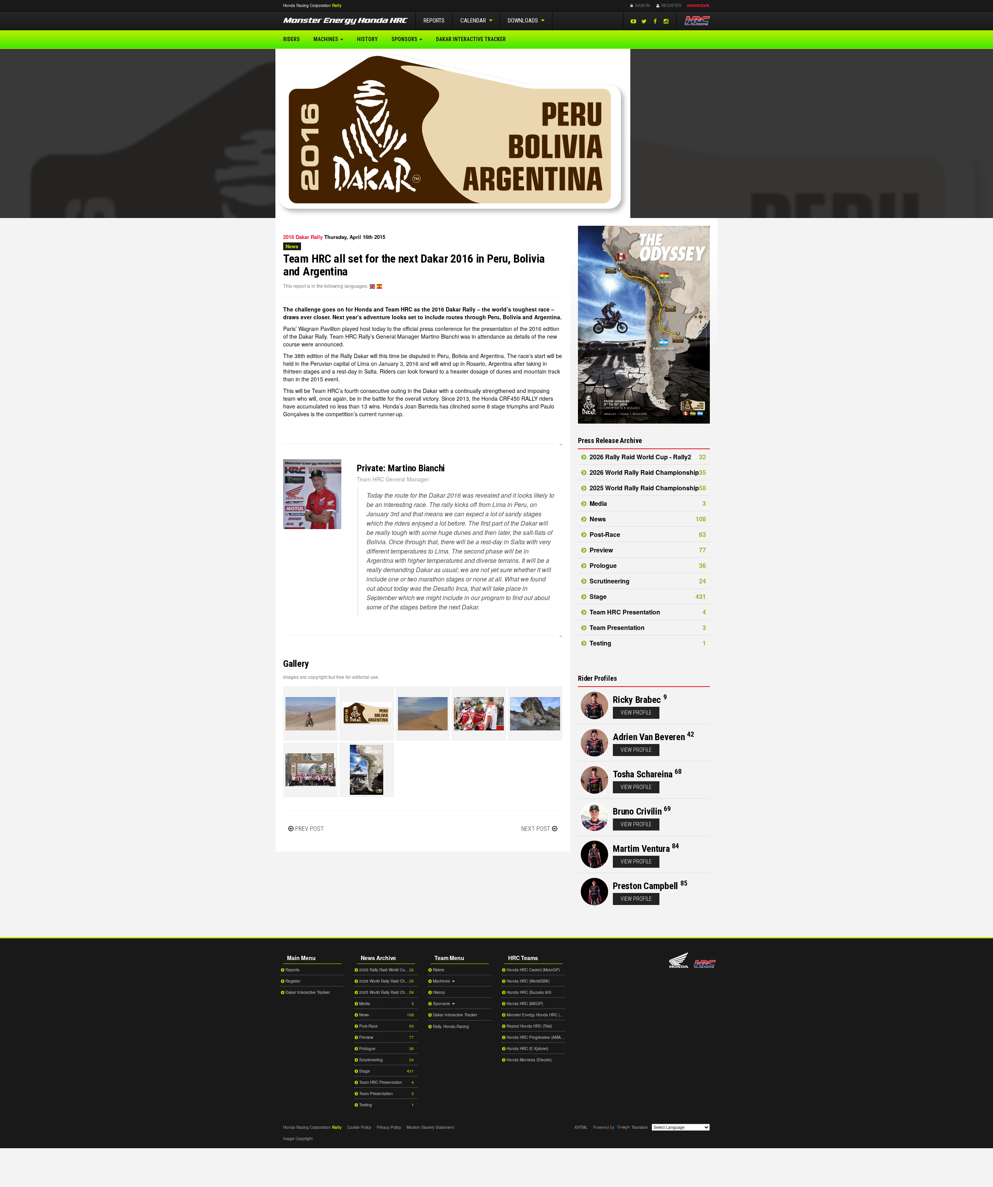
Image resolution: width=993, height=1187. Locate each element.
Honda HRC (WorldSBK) (527, 981)
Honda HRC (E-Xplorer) (526, 1048)
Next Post (535, 828)
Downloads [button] (523, 20)
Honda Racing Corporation (705, 964)
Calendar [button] (473, 20)
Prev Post (309, 828)
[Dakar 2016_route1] (367, 770)
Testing (647, 642)
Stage (647, 596)
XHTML (581, 1127)
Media (647, 503)
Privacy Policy (389, 1127)
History (367, 39)
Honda (698, 5)
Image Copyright (298, 1138)
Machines (326, 39)
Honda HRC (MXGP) (524, 1003)
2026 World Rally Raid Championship (647, 472)
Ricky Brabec (637, 699)
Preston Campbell (645, 886)
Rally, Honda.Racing (450, 1026)
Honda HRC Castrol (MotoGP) (532, 969)
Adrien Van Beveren (649, 737)
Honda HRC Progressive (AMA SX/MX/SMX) (535, 1037)
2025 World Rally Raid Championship (647, 487)
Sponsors (405, 39)
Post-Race (647, 534)
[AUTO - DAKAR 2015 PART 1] (310, 714)
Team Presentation (647, 627)
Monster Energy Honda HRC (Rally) (535, 1014)
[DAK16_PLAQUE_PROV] (367, 714)
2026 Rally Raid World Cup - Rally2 (647, 456)
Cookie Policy (359, 1127)
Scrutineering (647, 580)
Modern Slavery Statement (430, 1127)
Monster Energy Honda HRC (345, 22)
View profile (636, 712)
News (647, 518)
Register (671, 5)
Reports (434, 20)
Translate (639, 1127)
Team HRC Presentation (647, 611)
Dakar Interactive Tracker (471, 39)
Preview (647, 549)
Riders (291, 39)
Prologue (647, 565)
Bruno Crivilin (637, 811)
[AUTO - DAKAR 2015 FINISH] (310, 770)
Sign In (642, 5)
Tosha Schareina (642, 774)
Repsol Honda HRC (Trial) (528, 1026)
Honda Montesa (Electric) (528, 1059)
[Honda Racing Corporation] (697, 21)
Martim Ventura (641, 848)
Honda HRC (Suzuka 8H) (528, 992)
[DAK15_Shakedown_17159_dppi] (479, 714)
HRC (307, 5)
